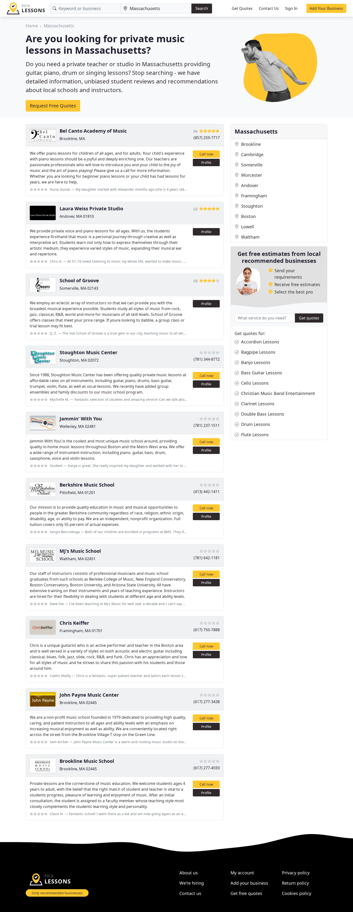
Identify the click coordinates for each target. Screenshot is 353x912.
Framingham (253, 196)
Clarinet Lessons (257, 403)
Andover (249, 185)
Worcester (251, 175)
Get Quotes (242, 8)
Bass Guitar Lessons (261, 373)
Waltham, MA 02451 (78, 558)
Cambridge (251, 154)
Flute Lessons (254, 434)
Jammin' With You (81, 418)
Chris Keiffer (74, 623)
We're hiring (191, 883)
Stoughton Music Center (88, 352)
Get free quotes (246, 893)
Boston (248, 216)
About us (188, 873)
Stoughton (251, 206)
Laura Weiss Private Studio (91, 208)
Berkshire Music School (87, 485)
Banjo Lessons (255, 362)
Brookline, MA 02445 (78, 702)
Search (201, 8)
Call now (206, 154)
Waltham (250, 237)
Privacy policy (296, 873)
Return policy (295, 883)
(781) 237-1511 (207, 425)
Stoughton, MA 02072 (79, 360)
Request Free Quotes (53, 105)
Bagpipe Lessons (257, 352)
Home (32, 26)
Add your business (249, 883)
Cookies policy (296, 893)
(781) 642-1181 (207, 557)
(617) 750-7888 (207, 629)
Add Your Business (326, 8)
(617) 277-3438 (207, 701)
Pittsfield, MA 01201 (77, 492)
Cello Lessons (254, 383)
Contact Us (269, 8)
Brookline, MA (72, 138)
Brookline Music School (87, 761)
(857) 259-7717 (207, 137)
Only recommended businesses (57, 893)
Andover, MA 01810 (77, 216)
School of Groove (79, 280)
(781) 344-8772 (207, 359)
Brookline (250, 144)
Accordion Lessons (259, 342)
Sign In (291, 8)
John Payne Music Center (89, 695)
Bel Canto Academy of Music (93, 131)
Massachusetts (59, 26)
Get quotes (309, 318)
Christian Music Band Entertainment (277, 393)
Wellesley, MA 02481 (78, 426)
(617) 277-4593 (207, 768)
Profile (206, 162)
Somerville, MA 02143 (79, 288)
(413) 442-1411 (207, 491)
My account (242, 873)
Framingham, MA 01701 (81, 630)
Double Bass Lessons (262, 414)
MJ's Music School (80, 551)
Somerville (251, 165)
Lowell (247, 226)
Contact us (190, 893)
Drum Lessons (255, 424)
